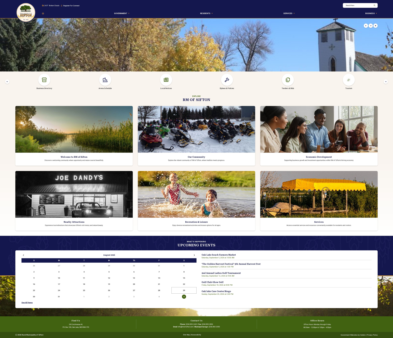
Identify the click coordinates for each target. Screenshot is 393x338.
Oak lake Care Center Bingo (216, 291)
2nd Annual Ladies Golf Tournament (221, 273)
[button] (374, 5)
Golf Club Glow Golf (212, 282)
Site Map (186, 335)
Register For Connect (71, 6)
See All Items (27, 303)
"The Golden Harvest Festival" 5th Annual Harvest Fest (231, 264)
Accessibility (196, 335)
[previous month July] (23, 255)
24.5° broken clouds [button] (51, 6)
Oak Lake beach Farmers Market (219, 255)
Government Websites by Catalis (353, 335)
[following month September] (194, 255)
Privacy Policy (372, 335)
